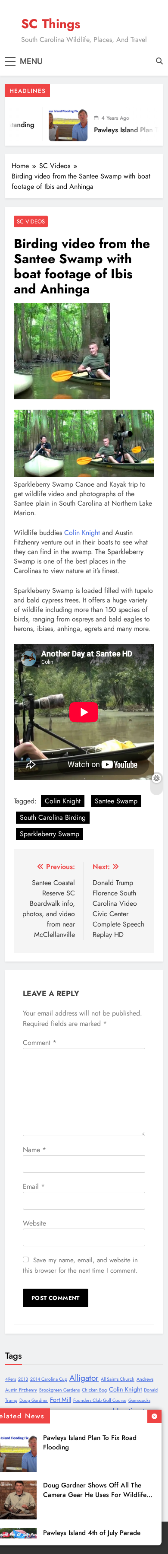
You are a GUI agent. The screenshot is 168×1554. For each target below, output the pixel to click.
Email (34, 1186)
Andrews (145, 1379)
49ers (10, 1379)
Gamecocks (139, 1400)
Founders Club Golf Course (99, 1400)
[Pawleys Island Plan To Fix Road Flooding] (61, 124)
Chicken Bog (94, 1390)
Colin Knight (82, 533)
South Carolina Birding (53, 817)
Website (34, 1223)
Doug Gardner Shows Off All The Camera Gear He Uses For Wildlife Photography (94, 1495)
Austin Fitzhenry (21, 1390)
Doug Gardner (33, 1400)
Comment (39, 1043)
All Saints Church (117, 1379)
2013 (23, 1379)
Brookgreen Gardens (59, 1390)
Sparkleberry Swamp (49, 834)
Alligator (84, 1378)
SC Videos (31, 221)
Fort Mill (60, 1399)
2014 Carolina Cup (48, 1379)
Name (34, 1150)
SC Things (50, 24)
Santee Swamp (116, 801)
